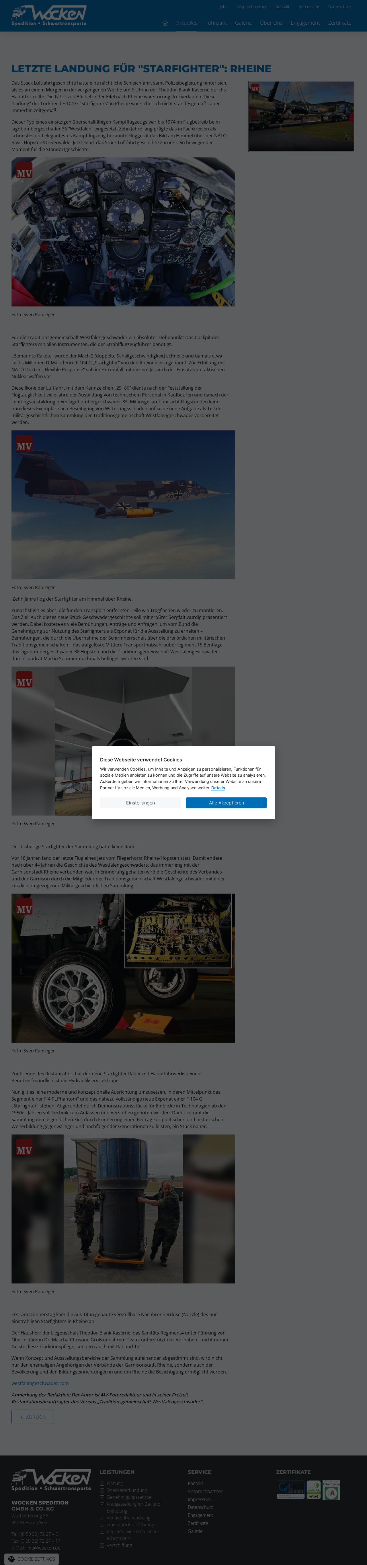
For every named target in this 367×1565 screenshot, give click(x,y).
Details (218, 787)
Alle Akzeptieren (226, 803)
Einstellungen (140, 803)
